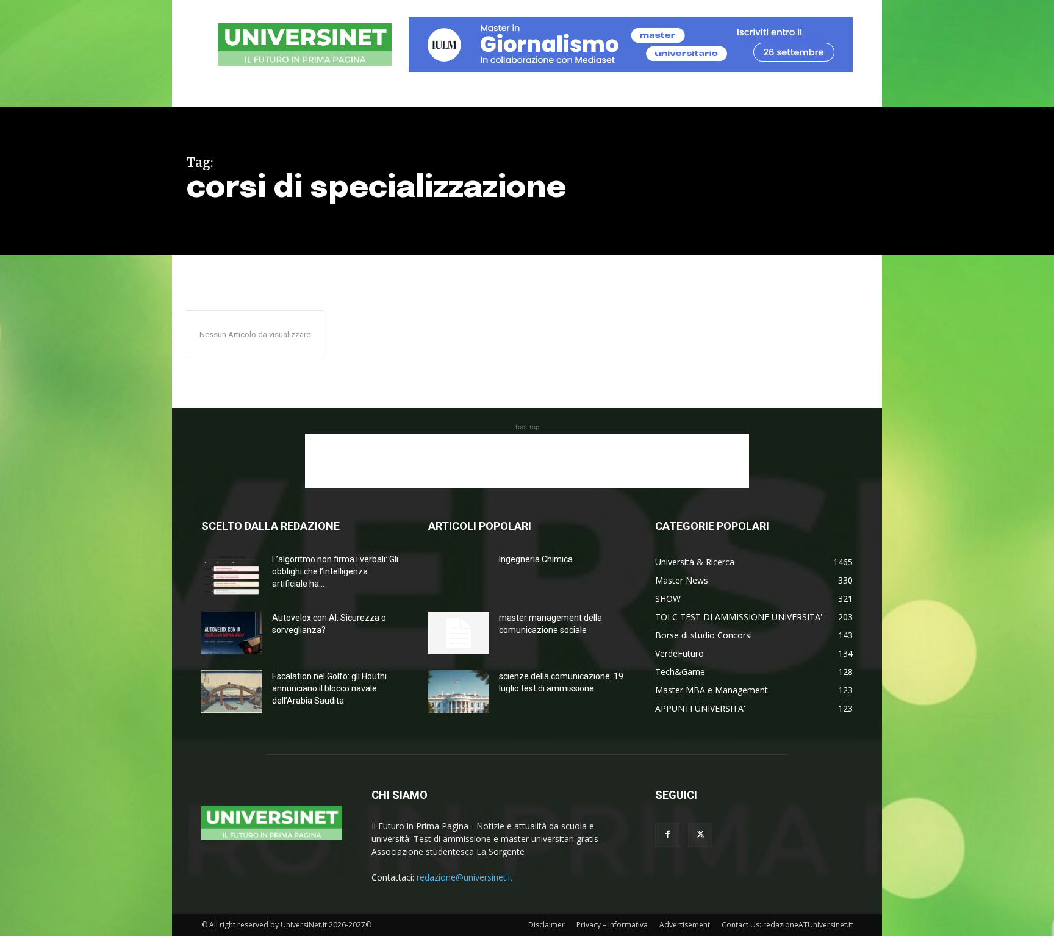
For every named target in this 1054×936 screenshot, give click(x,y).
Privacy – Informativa (612, 925)
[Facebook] (667, 835)
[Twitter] (700, 835)
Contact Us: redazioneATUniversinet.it (787, 925)
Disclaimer (546, 925)
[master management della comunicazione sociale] (458, 633)
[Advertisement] (527, 461)
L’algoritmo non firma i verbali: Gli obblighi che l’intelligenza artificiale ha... (335, 571)
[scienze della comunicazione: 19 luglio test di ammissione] (458, 691)
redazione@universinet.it (465, 877)
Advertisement (684, 925)
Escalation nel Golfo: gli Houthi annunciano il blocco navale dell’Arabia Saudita (329, 688)
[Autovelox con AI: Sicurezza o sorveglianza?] (231, 633)
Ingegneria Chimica (536, 559)
